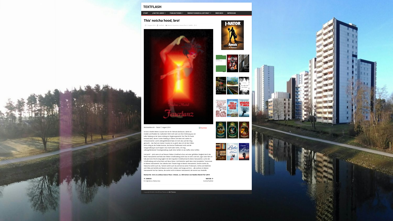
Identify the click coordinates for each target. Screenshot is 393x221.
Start (145, 13)
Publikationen (175, 13)
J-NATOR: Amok (158, 13)
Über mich (219, 13)
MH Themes (172, 192)
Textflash (161, 25)
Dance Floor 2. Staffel (186, 25)
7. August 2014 (151, 25)
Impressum (231, 13)
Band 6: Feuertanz (173, 25)
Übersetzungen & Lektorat (198, 13)
